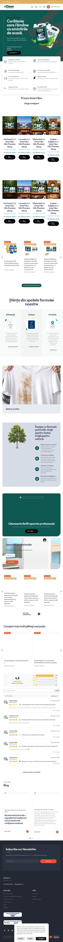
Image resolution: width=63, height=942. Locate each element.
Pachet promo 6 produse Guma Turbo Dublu (33, 735)
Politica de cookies (8, 899)
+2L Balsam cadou (53, 219)
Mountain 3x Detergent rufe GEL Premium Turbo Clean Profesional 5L (40, 746)
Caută (57, 690)
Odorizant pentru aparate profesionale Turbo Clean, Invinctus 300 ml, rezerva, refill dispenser (31, 598)
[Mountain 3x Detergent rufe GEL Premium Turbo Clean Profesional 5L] (20, 746)
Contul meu (35, 893)
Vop (11, 938)
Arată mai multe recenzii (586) (31, 772)
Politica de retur (7, 902)
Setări (30, 938)
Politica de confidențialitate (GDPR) (12, 896)
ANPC (4, 905)
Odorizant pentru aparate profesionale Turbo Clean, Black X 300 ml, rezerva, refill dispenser (51, 598)
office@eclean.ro (18, 884)
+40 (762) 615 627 (8, 884)
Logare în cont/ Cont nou (53, 2)
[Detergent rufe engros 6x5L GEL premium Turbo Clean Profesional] (20, 761)
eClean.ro (10, 936)
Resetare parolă (36, 899)
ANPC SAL (6, 907)
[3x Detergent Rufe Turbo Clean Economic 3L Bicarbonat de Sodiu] (20, 704)
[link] (9, 125)
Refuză (21, 938)
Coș (33, 902)
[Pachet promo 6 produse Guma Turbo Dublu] (20, 735)
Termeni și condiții (8, 893)
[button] (60, 257)
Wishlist (34, 896)
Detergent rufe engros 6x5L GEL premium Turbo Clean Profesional (39, 761)
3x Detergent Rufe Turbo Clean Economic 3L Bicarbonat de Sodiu (11, 263)
